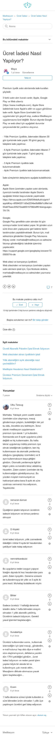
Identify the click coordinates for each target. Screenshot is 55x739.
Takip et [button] (27, 77)
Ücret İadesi (22, 15)
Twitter (9, 286)
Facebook (5, 286)
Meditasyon (8, 15)
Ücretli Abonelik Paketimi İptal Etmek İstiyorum (26, 348)
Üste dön (7, 329)
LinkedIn (13, 286)
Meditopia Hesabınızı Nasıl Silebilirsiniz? (22, 369)
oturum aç (41, 715)
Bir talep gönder (40, 319)
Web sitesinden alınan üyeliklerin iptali (21, 354)
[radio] (19, 304)
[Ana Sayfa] (27, 6)
